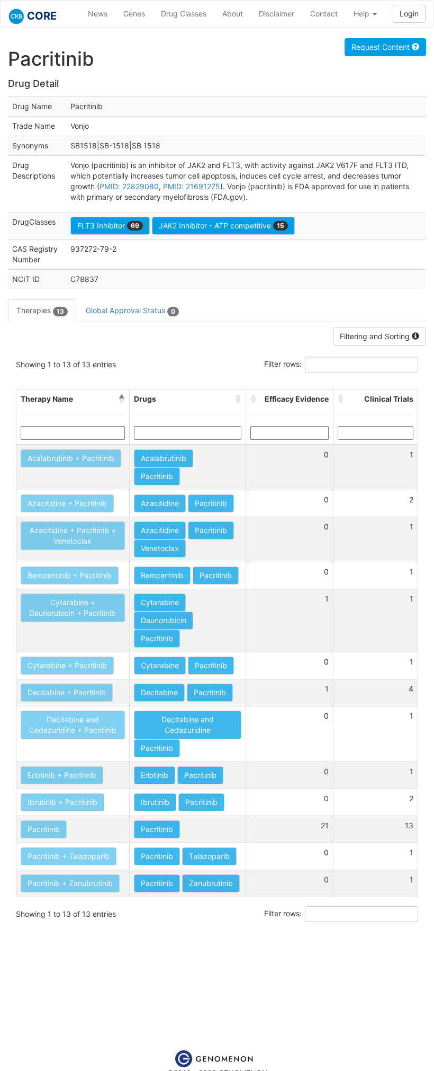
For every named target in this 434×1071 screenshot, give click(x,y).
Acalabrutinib (163, 458)
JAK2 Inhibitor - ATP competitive (221, 225)
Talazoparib (209, 856)
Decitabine (159, 692)
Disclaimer (276, 13)
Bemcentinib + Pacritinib (70, 575)
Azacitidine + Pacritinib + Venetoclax (73, 535)
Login (409, 13)
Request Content (381, 46)
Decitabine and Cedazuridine (187, 724)
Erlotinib (154, 775)
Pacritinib (157, 476)
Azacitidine (160, 503)
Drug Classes (183, 13)
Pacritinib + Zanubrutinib (70, 883)
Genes (134, 13)
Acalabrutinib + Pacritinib (71, 458)
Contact (324, 13)
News (97, 13)
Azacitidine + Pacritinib (67, 503)
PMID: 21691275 (191, 186)
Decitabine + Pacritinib (67, 692)
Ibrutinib (155, 802)
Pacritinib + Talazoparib (69, 856)
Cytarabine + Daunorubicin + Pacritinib (72, 607)
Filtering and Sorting (376, 336)
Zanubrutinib (211, 883)
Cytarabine (160, 602)
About (232, 13)
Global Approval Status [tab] (130, 310)
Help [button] (363, 13)
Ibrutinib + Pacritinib (62, 802)
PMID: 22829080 (129, 186)
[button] (122, 399)
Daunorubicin (163, 620)
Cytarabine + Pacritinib (67, 665)
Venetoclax (160, 548)
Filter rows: (283, 363)
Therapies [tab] (40, 310)
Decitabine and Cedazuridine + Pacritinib (72, 724)
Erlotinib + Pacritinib (62, 775)
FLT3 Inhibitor (108, 225)
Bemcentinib (162, 575)
